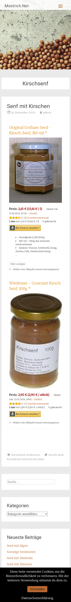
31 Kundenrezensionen (36, 403)
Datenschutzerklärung (37, 598)
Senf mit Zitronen (19, 564)
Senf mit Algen (17, 545)
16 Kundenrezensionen (36, 217)
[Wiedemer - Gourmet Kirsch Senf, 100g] (35, 387)
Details (32, 213)
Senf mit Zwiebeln (20, 558)
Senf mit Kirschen (28, 106)
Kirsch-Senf (56, 454)
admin (47, 112)
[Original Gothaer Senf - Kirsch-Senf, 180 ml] (35, 202)
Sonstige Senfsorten (21, 552)
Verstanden (37, 589)
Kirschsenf (18, 454)
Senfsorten (33, 454)
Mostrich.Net (17, 6)
